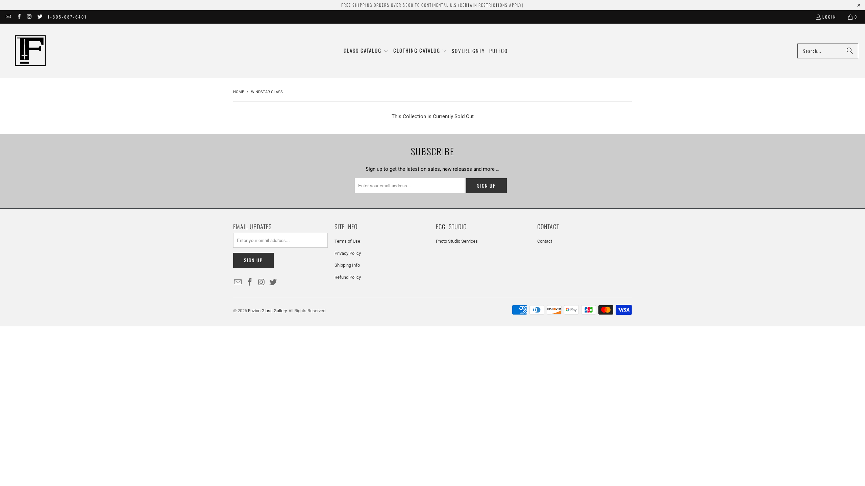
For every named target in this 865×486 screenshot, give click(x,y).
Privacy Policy (348, 253)
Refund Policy (348, 277)
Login (829, 17)
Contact (544, 241)
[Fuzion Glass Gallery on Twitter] (40, 17)
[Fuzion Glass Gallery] (30, 51)
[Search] (849, 51)
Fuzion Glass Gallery (267, 310)
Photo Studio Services (457, 241)
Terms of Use (347, 241)
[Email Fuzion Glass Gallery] (8, 17)
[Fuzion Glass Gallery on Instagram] (29, 17)
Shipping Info (347, 265)
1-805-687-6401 (67, 17)
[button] (366, 50)
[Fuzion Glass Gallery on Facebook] (18, 17)
